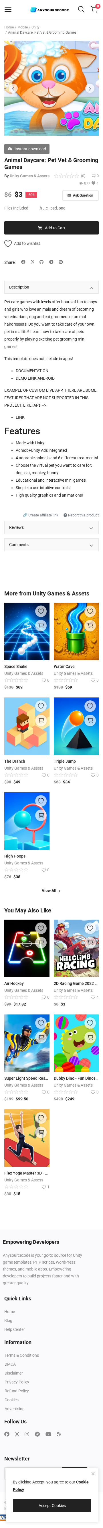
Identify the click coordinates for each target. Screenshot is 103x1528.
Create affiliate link (41, 515)
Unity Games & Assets (29, 176)
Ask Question (82, 195)
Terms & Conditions (22, 1355)
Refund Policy (17, 1391)
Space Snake (15, 666)
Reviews (16, 527)
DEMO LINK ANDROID (35, 378)
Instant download (30, 149)
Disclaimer (14, 1373)
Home (9, 27)
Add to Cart (55, 228)
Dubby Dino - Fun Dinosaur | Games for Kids (76, 1078)
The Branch (14, 761)
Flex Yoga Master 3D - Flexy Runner (26, 1173)
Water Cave (64, 666)
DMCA (10, 1364)
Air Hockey (14, 983)
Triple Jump (65, 761)
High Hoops (14, 856)
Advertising (15, 1408)
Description (19, 287)
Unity (35, 27)
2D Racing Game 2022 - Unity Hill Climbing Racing (76, 983)
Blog (8, 1320)
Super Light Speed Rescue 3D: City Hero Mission (26, 1078)
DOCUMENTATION (32, 370)
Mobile (22, 27)
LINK (20, 417)
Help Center (14, 1329)
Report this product (83, 515)
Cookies (12, 1400)
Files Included (16, 208)
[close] (93, 1473)
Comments (19, 544)
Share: (9, 262)
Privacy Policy (17, 1382)
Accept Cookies (52, 1505)
